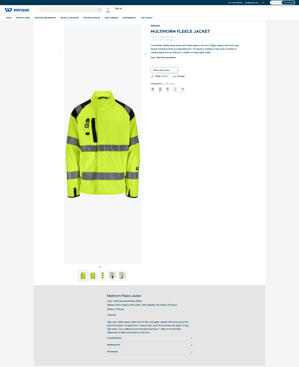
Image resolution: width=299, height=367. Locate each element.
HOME (8, 18)
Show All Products (69, 18)
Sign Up (118, 8)
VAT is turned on (288, 2)
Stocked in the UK (91, 18)
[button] (145, 54)
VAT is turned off (276, 2)
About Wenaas (111, 18)
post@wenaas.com (252, 3)
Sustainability (129, 18)
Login (108, 11)
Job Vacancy (147, 18)
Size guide (181, 76)
